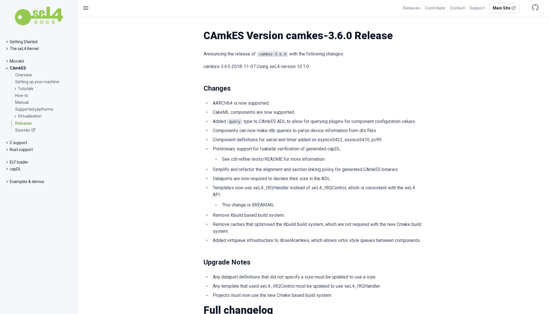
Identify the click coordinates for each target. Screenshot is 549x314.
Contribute (435, 8)
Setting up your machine (37, 82)
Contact (457, 8)
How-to (21, 95)
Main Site (502, 8)
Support (477, 8)
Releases (23, 123)
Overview (23, 75)
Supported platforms (34, 109)
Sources (22, 130)
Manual (22, 102)
